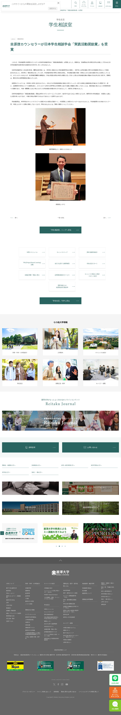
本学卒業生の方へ (96, 465)
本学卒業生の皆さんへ (107, 593)
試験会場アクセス (30, 627)
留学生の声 (66, 614)
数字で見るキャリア (68, 633)
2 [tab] (59, 546)
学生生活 (47, 604)
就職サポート (66, 630)
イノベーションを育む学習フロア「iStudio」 (51, 591)
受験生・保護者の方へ (8, 465)
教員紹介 (8, 608)
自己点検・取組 (10, 618)
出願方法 (27, 622)
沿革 (7, 602)
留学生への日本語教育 (69, 617)
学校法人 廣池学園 (20, 655)
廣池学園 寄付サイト (90, 655)
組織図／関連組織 (11, 610)
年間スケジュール (49, 609)
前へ (16, 217)
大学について (10, 583)
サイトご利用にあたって (44, 691)
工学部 (27, 598)
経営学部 (27, 596)
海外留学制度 (66, 590)
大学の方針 (9, 605)
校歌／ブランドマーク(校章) (13, 613)
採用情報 (56, 691)
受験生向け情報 (30, 610)
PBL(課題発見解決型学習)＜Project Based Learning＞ (51, 617)
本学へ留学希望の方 (106, 591)
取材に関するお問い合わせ (68, 691)
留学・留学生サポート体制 (70, 593)
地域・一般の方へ (37, 472)
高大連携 (84, 590)
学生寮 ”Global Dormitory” (51, 594)
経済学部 (27, 593)
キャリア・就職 (68, 623)
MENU (116, 6)
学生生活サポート (49, 626)
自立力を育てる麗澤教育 (50, 623)
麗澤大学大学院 (44, 655)
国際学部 (27, 590)
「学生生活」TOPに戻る (60, 301)
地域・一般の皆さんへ (107, 599)
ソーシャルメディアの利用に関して (89, 691)
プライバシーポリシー (28, 691)
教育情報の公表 (10, 616)
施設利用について (87, 593)
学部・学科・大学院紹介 (32, 583)
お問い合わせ (104, 601)
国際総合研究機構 (87, 599)
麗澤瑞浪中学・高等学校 (69, 655)
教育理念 (8, 590)
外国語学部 (28, 588)
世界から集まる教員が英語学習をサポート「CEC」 (70, 611)
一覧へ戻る (61, 217)
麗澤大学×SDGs (10, 600)
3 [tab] (62, 546)
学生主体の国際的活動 (69, 603)
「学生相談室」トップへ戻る (60, 230)
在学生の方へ (6, 472)
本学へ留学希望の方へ (68, 465)
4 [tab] (65, 546)
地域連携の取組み (87, 588)
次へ (105, 217)
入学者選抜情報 (29, 619)
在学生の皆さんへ (105, 596)
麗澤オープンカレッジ (32, 655)
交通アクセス (9, 621)
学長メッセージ (10, 593)
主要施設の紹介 (48, 588)
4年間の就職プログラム (69, 627)
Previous (2, 533)
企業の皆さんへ (67, 642)
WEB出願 (27, 625)
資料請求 (103, 604)
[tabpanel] (20, 533)
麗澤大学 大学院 (29, 601)
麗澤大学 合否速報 (30, 630)
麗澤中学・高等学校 (56, 655)
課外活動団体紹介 (49, 614)
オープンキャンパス (30, 614)
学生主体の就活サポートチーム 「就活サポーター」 (70, 636)
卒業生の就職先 (67, 639)
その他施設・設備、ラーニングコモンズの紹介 (51, 598)
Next (118, 533)
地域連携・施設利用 (88, 583)
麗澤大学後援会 (102, 655)
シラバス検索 (28, 604)
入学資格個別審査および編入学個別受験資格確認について (33, 633)
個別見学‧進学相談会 (30, 617)
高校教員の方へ (36, 465)
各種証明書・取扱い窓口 (50, 629)
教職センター (47, 621)
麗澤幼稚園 (80, 655)
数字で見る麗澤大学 (11, 588)
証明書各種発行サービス (50, 631)
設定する (53, 8)
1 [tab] (56, 546)
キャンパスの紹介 (49, 583)
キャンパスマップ (49, 612)
